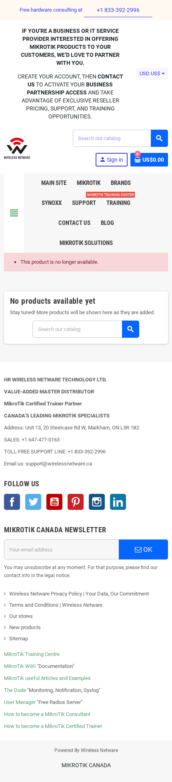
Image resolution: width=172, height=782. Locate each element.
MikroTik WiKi (20, 666)
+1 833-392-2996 (118, 10)
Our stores (21, 616)
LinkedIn (118, 502)
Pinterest (76, 502)
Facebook (12, 502)
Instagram (97, 502)
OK (147, 549)
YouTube (54, 502)
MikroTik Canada (86, 765)
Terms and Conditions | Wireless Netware (55, 605)
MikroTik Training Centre (32, 654)
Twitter (33, 502)
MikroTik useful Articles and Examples (47, 678)
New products (25, 627)
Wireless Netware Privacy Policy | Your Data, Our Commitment (79, 594)
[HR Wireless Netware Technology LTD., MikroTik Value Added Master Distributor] (17, 147)
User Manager (20, 702)
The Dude (15, 690)
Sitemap (18, 639)
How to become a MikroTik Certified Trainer (53, 726)
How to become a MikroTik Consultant (47, 714)
